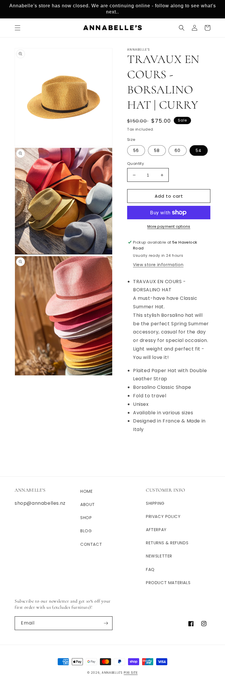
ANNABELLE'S (112, 672)
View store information (158, 265)
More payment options (168, 226)
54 (199, 150)
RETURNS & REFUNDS (167, 543)
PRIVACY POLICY (163, 516)
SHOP (86, 518)
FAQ (150, 569)
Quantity (135, 163)
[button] (17, 27)
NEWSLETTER (159, 556)
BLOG (86, 531)
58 (157, 150)
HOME (86, 491)
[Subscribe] (105, 623)
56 (136, 150)
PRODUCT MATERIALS (168, 583)
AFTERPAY (156, 530)
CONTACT (91, 544)
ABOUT (87, 504)
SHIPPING (155, 503)
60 (177, 150)
